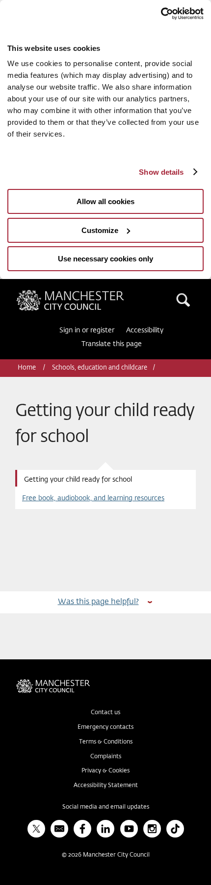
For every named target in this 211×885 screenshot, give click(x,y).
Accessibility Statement (106, 786)
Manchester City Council (87, 293)
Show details (161, 172)
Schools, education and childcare (99, 368)
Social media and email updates (105, 807)
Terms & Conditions (105, 742)
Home (27, 368)
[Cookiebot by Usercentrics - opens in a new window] (161, 13)
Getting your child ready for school (78, 479)
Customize (99, 230)
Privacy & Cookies (105, 771)
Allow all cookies (105, 201)
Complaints (105, 757)
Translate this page (111, 344)
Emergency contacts (105, 727)
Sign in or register (86, 330)
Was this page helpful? (98, 602)
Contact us (105, 713)
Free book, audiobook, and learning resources (93, 498)
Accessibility (144, 330)
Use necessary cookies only (105, 259)
